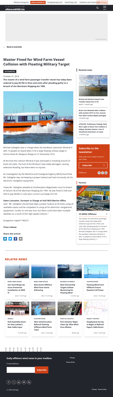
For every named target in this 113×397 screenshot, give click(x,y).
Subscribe (87, 165)
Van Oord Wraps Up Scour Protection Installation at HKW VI (16, 289)
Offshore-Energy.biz (21, 2)
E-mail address (13, 363)
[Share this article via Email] (20, 239)
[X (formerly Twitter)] (102, 172)
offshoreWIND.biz (38, 2)
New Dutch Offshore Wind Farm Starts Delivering (43, 287)
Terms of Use (70, 362)
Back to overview (14, 47)
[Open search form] (97, 8)
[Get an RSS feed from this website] (29, 382)
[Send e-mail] (24, 382)
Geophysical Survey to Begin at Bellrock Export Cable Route (95, 324)
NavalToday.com (71, 2)
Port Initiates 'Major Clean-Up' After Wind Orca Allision (69, 324)
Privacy (72, 358)
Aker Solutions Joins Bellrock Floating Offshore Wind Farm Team (43, 326)
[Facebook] (99, 172)
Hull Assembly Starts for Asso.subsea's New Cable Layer (17, 324)
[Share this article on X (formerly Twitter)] (10, 239)
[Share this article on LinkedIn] (5, 239)
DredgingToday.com (54, 2)
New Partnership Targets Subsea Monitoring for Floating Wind (67, 289)
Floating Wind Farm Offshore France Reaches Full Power (95, 287)
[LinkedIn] (106, 172)
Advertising (102, 2)
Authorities (10, 71)
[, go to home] (15, 8)
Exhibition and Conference (89, 2)
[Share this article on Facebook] (15, 239)
